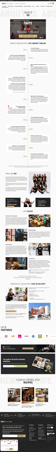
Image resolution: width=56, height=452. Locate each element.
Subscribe (21, 435)
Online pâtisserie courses (27, 348)
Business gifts (31, 430)
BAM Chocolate (10, 6)
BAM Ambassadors (49, 6)
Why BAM (20, 3)
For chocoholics (5, 7)
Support (40, 425)
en (51, 3)
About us (16, 3)
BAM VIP (30, 437)
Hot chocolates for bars (33, 440)
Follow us (50, 425)
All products (4, 6)
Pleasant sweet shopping (10, 311)
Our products (31, 427)
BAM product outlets (32, 428)
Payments (50, 431)
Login (54, 0)
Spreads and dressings (19, 6)
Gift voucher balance (41, 434)
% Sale (37, 6)
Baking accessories (27, 6)
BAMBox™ (30, 438)
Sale (29, 431)
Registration (50, 0)
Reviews (24, 3)
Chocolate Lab (31, 434)
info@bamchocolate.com (4, 0)
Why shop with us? (41, 432)
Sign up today (10, 206)
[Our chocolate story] (8, 3)
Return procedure (41, 431)
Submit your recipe (32, 433)
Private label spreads (41, 435)
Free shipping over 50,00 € (10, 0)
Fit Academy (42, 6)
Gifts (33, 6)
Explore (31, 425)
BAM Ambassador (32, 435)
